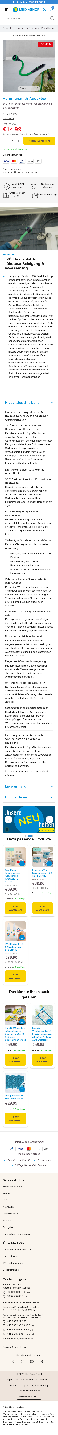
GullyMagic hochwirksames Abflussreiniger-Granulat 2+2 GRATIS (13, 876)
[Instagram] (24, 1362)
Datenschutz (16, 1385)
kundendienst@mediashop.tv (18, 1338)
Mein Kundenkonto (12, 1186)
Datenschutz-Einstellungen (17, 1234)
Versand (7, 1220)
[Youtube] (33, 1362)
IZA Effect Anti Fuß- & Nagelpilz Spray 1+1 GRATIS (14, 947)
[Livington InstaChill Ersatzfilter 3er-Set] (15, 1083)
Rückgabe (8, 1227)
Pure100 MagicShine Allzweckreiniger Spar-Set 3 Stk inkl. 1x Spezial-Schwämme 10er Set (15, 1034)
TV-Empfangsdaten (13, 1263)
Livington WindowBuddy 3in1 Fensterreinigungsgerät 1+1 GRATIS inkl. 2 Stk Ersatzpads (42, 1034)
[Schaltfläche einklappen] (29, 403)
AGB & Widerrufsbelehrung (35, 1379)
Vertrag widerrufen (36, 1385)
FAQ (5, 1200)
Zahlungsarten (10, 1213)
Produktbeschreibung (13, 28)
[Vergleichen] (22, 863)
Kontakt (7, 1193)
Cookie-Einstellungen (29, 1390)
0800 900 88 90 (37, 2)
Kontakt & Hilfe (11, 1346)
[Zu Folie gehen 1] (27, 836)
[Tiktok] (43, 1362)
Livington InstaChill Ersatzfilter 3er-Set (14, 1097)
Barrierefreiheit (10, 1269)
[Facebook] (15, 1362)
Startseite (17, 35)
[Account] (44, 10)
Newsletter (9, 1206)
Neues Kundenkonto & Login (17, 1249)
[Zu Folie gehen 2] (32, 836)
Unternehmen (10, 1256)
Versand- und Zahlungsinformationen (20, 172)
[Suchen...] (52, 18)
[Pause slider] (7, 829)
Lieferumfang (32, 28)
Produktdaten (48, 28)
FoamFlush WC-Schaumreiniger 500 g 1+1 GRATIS (42, 873)
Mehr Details (8, 118)
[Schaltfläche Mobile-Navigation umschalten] (7, 10)
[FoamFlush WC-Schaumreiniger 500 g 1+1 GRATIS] (42, 857)
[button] (50, 9)
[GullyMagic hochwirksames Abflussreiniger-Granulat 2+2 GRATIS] (15, 857)
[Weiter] (38, 88)
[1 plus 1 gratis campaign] (29, 819)
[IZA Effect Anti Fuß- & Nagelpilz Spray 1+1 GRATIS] (15, 931)
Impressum (12, 1379)
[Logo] (27, 10)
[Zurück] (20, 88)
